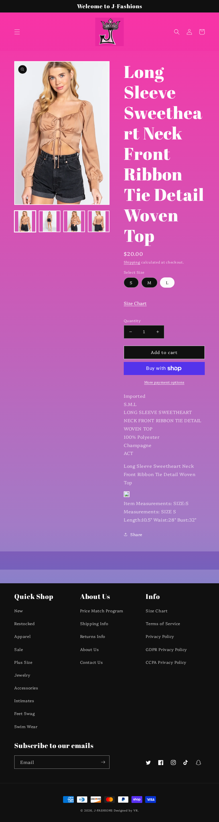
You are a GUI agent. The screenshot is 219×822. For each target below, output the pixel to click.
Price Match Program (101, 610)
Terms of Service (163, 623)
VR (135, 810)
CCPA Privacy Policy (166, 662)
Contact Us (91, 662)
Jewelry (22, 675)
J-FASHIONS (103, 810)
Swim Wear (25, 726)
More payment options (164, 382)
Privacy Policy (160, 636)
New (18, 610)
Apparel (22, 636)
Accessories (26, 688)
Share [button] (136, 534)
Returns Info (92, 636)
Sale (18, 649)
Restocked (24, 623)
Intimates (24, 700)
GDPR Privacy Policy (166, 649)
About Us (89, 649)
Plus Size (23, 662)
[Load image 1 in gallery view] (25, 221)
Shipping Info (94, 623)
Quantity (132, 320)
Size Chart (135, 303)
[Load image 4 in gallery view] (99, 221)
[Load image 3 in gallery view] (74, 221)
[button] (17, 32)
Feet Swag (24, 713)
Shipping (132, 261)
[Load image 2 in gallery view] (49, 221)
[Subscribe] (103, 762)
